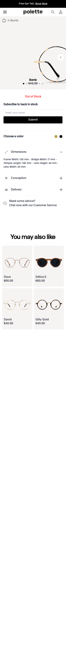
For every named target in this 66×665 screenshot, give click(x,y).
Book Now (41, 3)
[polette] (33, 12)
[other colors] (55, 136)
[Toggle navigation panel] (5, 12)
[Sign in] (61, 12)
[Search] (52, 12)
